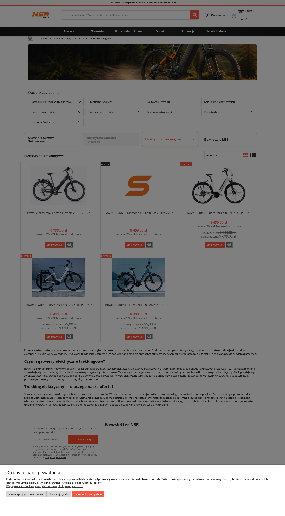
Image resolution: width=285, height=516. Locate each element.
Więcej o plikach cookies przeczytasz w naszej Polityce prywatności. (44, 486)
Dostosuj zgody (58, 494)
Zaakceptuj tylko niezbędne (26, 494)
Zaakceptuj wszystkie (88, 494)
